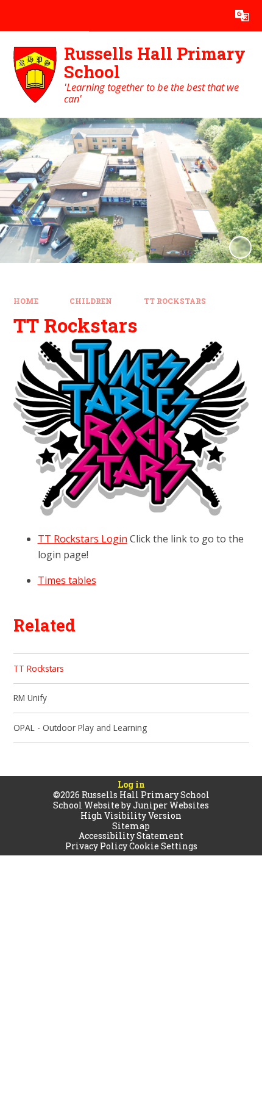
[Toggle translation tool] (242, 15)
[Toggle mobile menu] (15, 15)
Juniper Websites (171, 805)
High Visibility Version (131, 815)
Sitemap (131, 826)
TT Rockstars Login (82, 538)
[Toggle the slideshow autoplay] (240, 247)
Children (90, 301)
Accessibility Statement (131, 835)
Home (25, 301)
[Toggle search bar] (211, 15)
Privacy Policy (96, 846)
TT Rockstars (175, 301)
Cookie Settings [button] (163, 846)
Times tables (67, 580)
